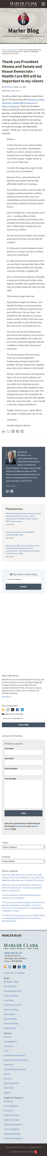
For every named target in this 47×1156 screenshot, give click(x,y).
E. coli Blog (8, 1000)
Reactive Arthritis (11, 1083)
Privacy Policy (20, 826)
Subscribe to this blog (13, 714)
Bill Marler (8, 87)
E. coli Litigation (11, 1106)
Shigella (7, 1092)
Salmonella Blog (11, 1023)
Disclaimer (21, 973)
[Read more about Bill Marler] (7, 491)
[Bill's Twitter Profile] (11, 491)
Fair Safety (8, 1110)
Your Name (9, 748)
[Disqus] (23, 631)
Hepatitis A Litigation (13, 1124)
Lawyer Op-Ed (12, 50)
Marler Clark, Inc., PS (13, 953)
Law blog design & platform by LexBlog (22, 1152)
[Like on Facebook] (17, 709)
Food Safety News (11, 1115)
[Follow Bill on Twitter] (12, 709)
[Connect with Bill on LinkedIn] (22, 709)
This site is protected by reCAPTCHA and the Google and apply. (22, 826)
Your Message (10, 778)
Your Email (9, 758)
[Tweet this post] (13, 431)
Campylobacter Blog (13, 991)
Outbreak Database (12, 1133)
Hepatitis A (8, 1064)
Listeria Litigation (11, 1129)
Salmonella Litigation (13, 1138)
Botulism (8, 1037)
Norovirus (8, 1078)
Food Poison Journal (12, 1005)
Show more (11, 486)
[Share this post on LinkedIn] (22, 431)
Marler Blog (23, 30)
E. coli (6, 1050)
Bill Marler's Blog (11, 981)
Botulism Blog (10, 986)
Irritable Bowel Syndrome (15, 1069)
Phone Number (11, 768)
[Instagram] (7, 709)
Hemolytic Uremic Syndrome (16, 1060)
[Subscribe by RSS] (3, 709)
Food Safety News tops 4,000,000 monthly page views (20, 533)
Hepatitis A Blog (11, 1009)
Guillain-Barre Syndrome (23, 102)
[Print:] (3, 431)
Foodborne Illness (11, 1120)
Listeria (7, 1074)
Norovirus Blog (10, 1019)
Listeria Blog (9, 1014)
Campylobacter (10, 1041)
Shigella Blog (9, 1028)
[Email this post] (8, 431)
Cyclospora (8, 1046)
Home (4, 50)
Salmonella (9, 1088)
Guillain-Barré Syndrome (14, 1055)
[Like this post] (17, 431)
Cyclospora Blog (11, 995)
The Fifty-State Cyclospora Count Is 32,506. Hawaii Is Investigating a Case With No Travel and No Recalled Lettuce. (23, 918)
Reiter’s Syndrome (10, 106)
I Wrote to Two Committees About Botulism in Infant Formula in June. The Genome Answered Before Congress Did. (22, 888)
